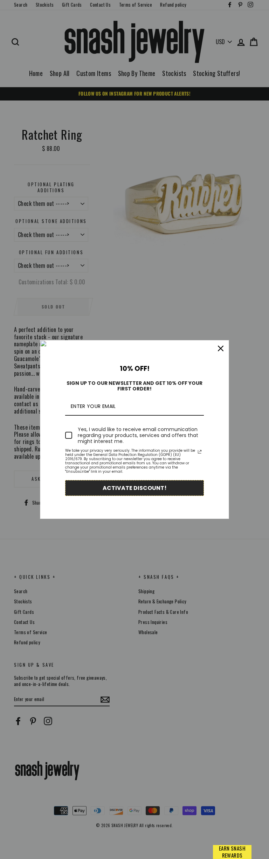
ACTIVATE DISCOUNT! (135, 488)
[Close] (220, 348)
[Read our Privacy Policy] (199, 452)
